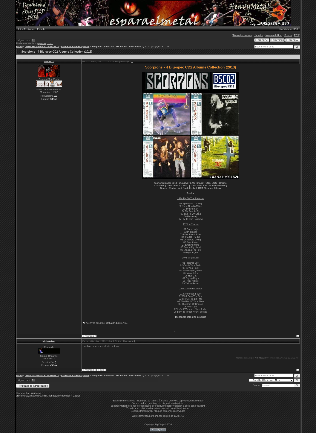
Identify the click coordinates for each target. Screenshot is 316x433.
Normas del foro (273, 35)
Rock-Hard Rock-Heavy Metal (75, 47)
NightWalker (49, 341)
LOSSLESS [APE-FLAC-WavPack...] (42, 47)
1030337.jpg (112, 323)
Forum (19, 47)
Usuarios (258, 35)
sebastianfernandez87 (60, 395)
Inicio (20, 29)
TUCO (50, 44)
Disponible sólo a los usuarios (190, 317)
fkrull (44, 395)
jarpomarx (41, 44)
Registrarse (29, 29)
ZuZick (76, 395)
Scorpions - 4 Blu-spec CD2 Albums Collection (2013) (118, 47)
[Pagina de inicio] (101, 370)
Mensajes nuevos (242, 35)
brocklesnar (22, 395)
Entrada (41, 29)
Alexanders (35, 395)
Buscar (288, 35)
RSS (295, 29)
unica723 (49, 61)
